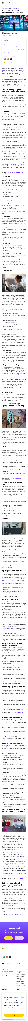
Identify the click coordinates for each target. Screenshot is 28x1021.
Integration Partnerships (19, 979)
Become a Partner (20, 976)
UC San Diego (5, 71)
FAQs (3, 992)
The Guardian (21, 375)
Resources (4, 8)
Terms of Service (20, 1008)
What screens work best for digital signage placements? (14, 49)
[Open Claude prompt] (8, 58)
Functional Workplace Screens (13, 8)
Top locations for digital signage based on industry (14, 46)
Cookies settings (14, 1011)
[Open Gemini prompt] (14, 58)
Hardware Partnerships (21, 981)
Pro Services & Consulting (19, 972)
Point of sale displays (7, 469)
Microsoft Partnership (20, 983)
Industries (18, 965)
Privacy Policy (7, 1002)
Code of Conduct (5, 973)
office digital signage (18, 601)
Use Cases (18, 967)
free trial (10, 914)
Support (18, 969)
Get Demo (19, 938)
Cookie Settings (10, 1005)
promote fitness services (8, 747)
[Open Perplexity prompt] (11, 58)
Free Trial (8, 938)
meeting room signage (9, 628)
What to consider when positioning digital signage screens (14, 43)
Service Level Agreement (7, 969)
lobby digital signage (9, 501)
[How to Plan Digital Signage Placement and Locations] (9, 63)
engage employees (6, 605)
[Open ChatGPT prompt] (4, 58)
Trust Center (4, 975)
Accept (14, 1015)
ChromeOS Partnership (21, 985)
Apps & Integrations (20, 974)
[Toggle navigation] (25, 3)
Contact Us (18, 992)
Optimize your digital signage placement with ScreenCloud (13, 52)
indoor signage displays (15, 856)
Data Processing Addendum (7, 971)
